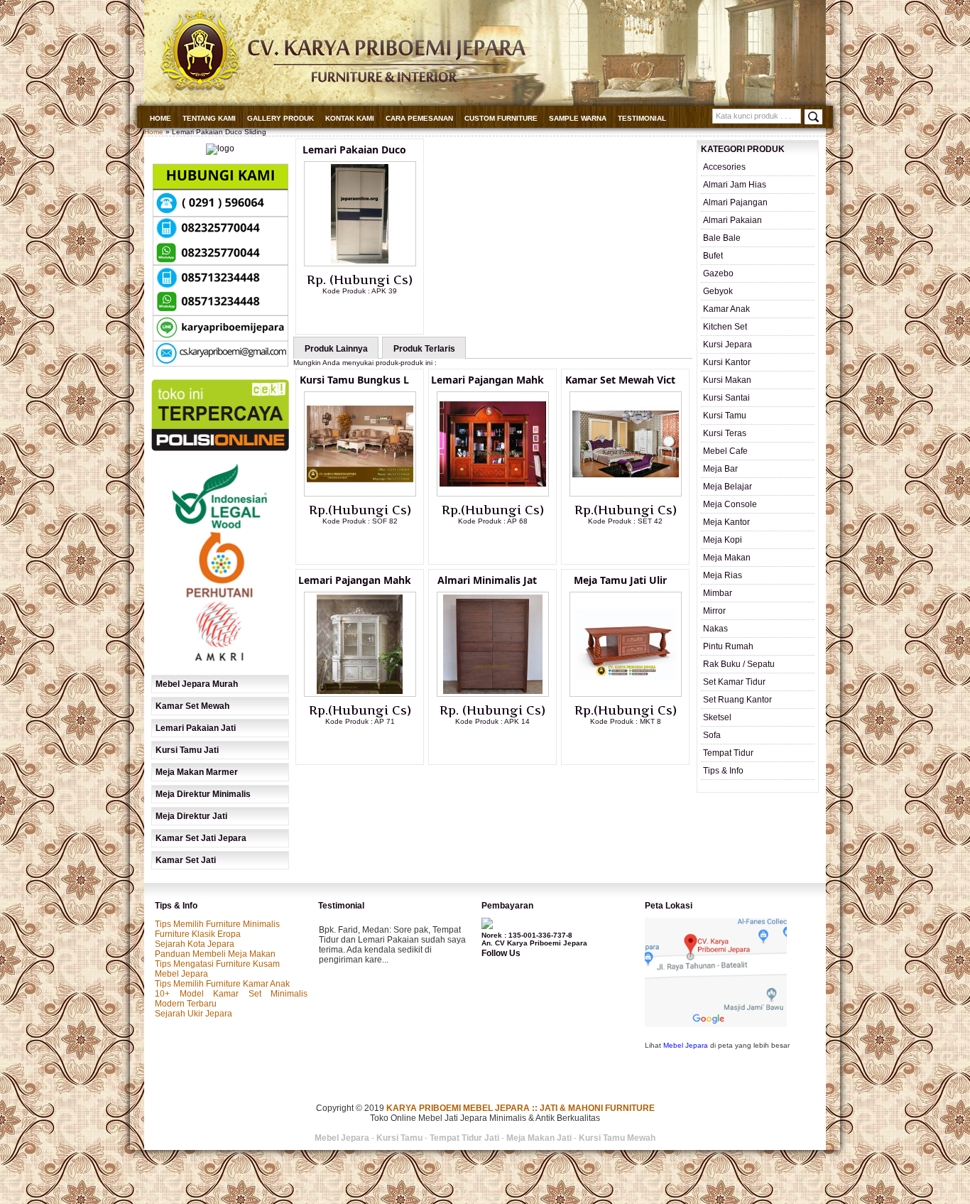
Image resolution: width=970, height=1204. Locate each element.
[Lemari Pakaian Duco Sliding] (360, 264)
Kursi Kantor (727, 362)
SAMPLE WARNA (577, 118)
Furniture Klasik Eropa (198, 934)
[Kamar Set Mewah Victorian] (626, 494)
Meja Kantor (726, 522)
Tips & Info (723, 771)
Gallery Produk (280, 118)
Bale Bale (722, 238)
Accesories (724, 167)
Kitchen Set (725, 327)
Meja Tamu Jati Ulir (620, 580)
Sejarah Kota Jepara (194, 944)
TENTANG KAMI (209, 118)
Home (160, 118)
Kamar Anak (726, 309)
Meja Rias (722, 575)
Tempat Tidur (728, 753)
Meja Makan (727, 558)
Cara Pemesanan (419, 118)
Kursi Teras (724, 433)
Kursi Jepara (727, 344)
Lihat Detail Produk (371, 314)
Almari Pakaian (732, 220)
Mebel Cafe (725, 451)
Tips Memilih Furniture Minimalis (217, 924)
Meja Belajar (727, 487)
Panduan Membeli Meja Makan (215, 954)
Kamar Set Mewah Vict (620, 379)
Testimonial (642, 118)
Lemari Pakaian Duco (354, 149)
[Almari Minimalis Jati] (493, 694)
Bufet (713, 256)
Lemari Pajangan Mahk (487, 379)
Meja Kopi (722, 540)
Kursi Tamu (724, 416)
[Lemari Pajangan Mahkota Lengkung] (360, 694)
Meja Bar (720, 469)
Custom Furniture (501, 118)
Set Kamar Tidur (734, 682)
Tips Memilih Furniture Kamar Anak (222, 984)
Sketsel (717, 717)
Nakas (715, 629)
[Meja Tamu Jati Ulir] (626, 694)
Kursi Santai (726, 398)
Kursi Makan (727, 380)
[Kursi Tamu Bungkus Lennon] (360, 494)
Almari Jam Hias (734, 185)
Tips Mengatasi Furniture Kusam (217, 964)
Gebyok (718, 291)
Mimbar (717, 593)
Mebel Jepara (181, 974)
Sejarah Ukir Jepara (193, 1014)
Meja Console (730, 504)
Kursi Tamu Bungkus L (354, 379)
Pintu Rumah (728, 646)
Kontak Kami (349, 118)
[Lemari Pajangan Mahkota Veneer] (493, 494)
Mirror (714, 611)
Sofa (712, 735)
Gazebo (718, 273)
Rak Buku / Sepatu (739, 664)
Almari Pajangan (735, 202)
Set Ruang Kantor (737, 700)
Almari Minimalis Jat (487, 580)
